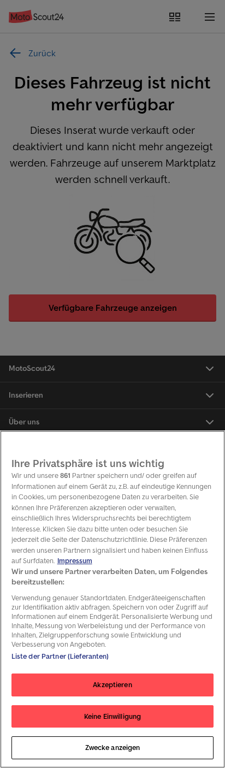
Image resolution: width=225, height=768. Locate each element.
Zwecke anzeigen (112, 747)
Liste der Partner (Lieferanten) (60, 656)
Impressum (74, 560)
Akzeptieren (112, 684)
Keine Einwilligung (112, 716)
